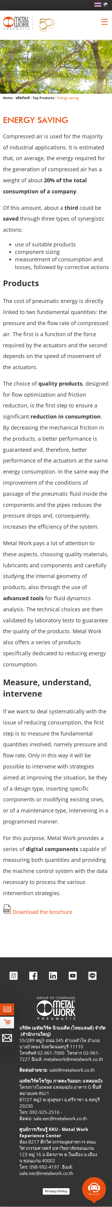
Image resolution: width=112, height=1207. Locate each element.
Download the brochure (42, 911)
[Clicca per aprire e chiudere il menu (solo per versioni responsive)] (104, 21)
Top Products (43, 97)
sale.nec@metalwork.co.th (46, 1173)
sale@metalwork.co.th (72, 1070)
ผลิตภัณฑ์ (23, 97)
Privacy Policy (56, 1191)
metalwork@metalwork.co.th (73, 1059)
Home (8, 97)
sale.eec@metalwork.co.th (60, 1118)
